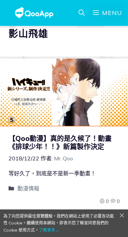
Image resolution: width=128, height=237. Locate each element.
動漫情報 (28, 188)
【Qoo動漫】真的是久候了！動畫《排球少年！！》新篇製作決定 (60, 142)
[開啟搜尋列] (81, 13)
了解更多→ (49, 230)
